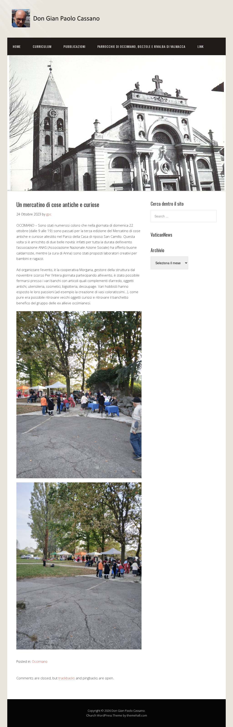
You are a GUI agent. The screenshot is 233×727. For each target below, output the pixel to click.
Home (17, 46)
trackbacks (66, 678)
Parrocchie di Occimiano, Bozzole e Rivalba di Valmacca (141, 46)
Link (201, 46)
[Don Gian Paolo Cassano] (57, 23)
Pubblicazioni (74, 46)
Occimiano (40, 661)
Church (91, 715)
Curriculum (42, 46)
